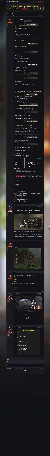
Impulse (10, 17)
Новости (13, 15)
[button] (42, 7)
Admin (10, 206)
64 (12, 213)
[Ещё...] (42, 206)
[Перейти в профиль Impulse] (8, 15)
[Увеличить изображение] (28, 43)
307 (12, 212)
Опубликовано (16, 293)
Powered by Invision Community (25, 372)
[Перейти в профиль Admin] (10, 208)
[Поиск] (43, 3)
